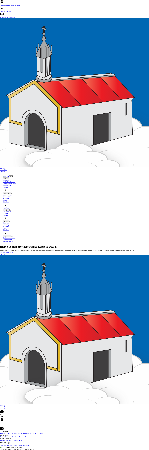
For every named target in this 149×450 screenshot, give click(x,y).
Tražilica (11, 440)
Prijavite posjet (28, 433)
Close (11, 176)
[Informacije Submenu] (12, 236)
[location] (2, 421)
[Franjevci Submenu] (10, 210)
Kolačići (20, 445)
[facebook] (2, 426)
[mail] (2, 413)
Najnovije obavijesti (6, 433)
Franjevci (6, 210)
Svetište (6, 178)
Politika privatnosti (12, 445)
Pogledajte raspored (18, 433)
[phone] (2, 417)
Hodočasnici (6, 208)
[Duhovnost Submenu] (11, 193)
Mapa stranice (18, 440)
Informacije (7, 236)
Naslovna (3, 440)
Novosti (6, 221)
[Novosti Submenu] (9, 221)
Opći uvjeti (3, 445)
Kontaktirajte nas (38, 433)
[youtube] (2, 430)
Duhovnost (7, 193)
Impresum (26, 445)
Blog (7, 440)
